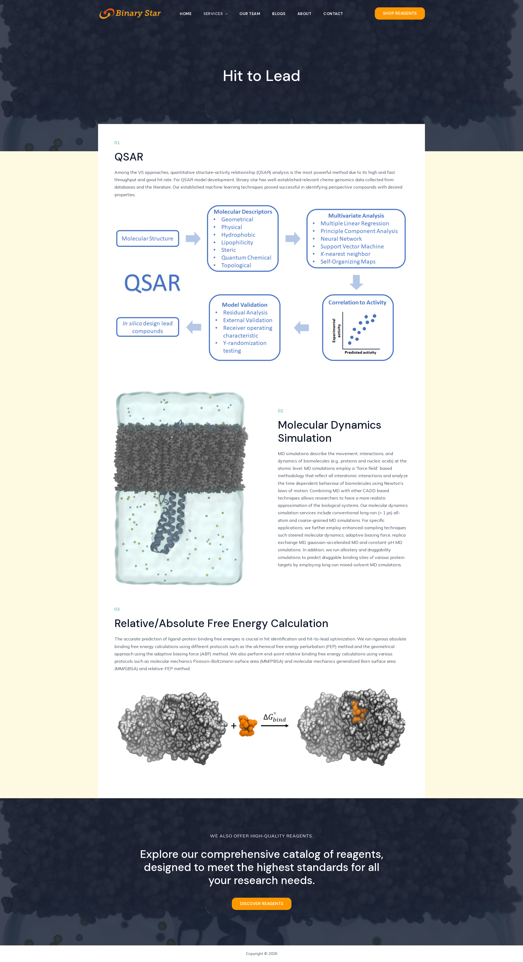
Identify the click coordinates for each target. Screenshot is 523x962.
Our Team (249, 14)
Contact (333, 14)
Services (213, 14)
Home (185, 14)
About (304, 14)
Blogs (278, 14)
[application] (225, 14)
